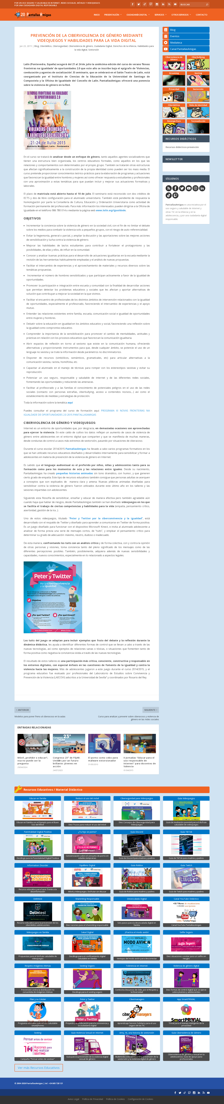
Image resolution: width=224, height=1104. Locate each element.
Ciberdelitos (46, 46)
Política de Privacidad (92, 1099)
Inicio (97, 14)
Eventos (174, 36)
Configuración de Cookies (140, 1099)
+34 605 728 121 (56, 1083)
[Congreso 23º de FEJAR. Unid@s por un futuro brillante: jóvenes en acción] (69, 743)
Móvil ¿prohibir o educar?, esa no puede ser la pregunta (33, 760)
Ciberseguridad (60, 46)
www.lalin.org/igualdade (111, 210)
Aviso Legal (73, 1099)
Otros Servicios (179, 14)
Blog (36, 46)
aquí (70, 402)
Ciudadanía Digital (136, 14)
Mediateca (176, 42)
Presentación (111, 14)
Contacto (201, 14)
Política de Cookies (115, 1099)
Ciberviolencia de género (81, 46)
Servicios (159, 14)
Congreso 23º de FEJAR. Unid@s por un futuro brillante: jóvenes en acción (66, 762)
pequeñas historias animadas (74, 473)
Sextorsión (93, 49)
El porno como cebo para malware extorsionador (103, 759)
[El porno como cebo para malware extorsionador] (104, 743)
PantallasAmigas (76, 448)
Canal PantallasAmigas (183, 49)
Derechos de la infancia (124, 46)
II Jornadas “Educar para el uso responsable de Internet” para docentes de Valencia (140, 762)
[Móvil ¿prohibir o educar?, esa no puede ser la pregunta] (34, 743)
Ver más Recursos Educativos (39, 1068)
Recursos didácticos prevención (182, 147)
